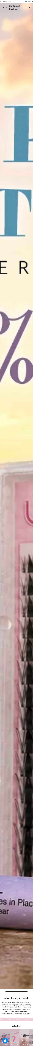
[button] (4, 7)
